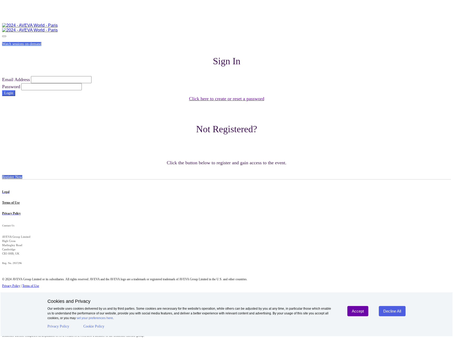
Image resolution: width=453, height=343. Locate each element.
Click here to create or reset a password (226, 98)
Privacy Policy (58, 326)
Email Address (16, 79)
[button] (21, 44)
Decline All (392, 311)
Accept (358, 311)
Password (11, 86)
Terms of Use (30, 286)
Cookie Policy (93, 326)
